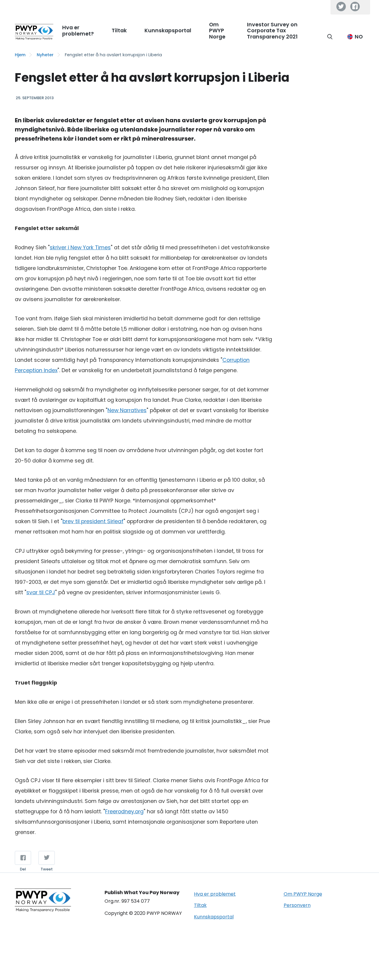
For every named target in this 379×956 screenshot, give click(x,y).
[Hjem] (34, 32)
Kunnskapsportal (214, 916)
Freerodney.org (124, 811)
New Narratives (127, 410)
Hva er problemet (215, 894)
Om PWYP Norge (303, 894)
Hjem (20, 55)
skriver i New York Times (80, 247)
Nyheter (45, 55)
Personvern (297, 905)
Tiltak (200, 905)
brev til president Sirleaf (92, 521)
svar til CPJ (40, 592)
